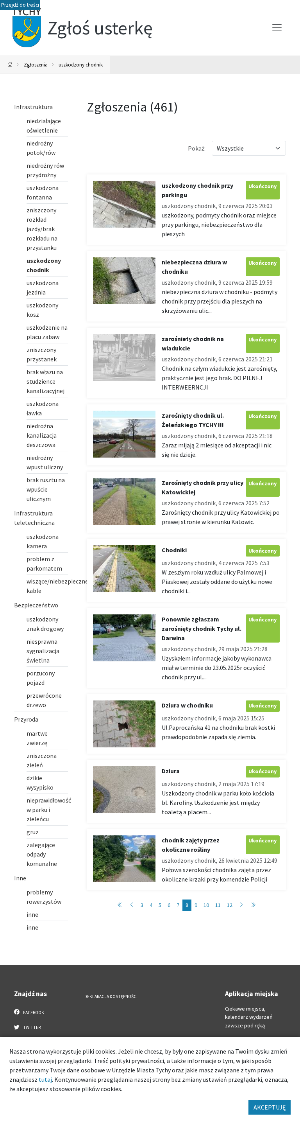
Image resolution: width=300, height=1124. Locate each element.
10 (206, 905)
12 (229, 905)
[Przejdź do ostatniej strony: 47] (253, 905)
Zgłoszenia (36, 64)
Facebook (33, 1012)
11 (218, 905)
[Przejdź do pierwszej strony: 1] (120, 905)
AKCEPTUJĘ (270, 1107)
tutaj (45, 1079)
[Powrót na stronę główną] (10, 65)
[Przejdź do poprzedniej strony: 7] (132, 905)
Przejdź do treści (20, 5)
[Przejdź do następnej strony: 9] (241, 905)
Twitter (31, 1027)
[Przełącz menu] (277, 27)
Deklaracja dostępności (111, 996)
